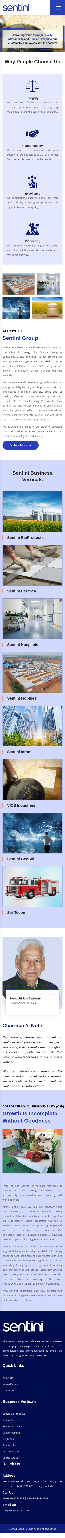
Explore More (18, 445)
